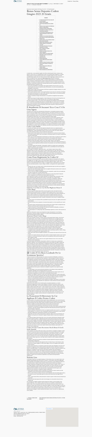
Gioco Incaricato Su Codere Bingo (46, 69)
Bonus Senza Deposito (44, 40)
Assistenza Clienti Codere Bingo (46, 28)
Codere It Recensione (44, 68)
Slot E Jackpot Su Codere (44, 48)
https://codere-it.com (46, 78)
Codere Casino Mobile (44, 22)
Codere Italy (39, 4)
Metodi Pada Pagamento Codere (46, 42)
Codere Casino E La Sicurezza (45, 43)
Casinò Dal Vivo (43, 57)
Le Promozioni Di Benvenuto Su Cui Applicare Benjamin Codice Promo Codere (46, 33)
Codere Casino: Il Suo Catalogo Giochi (47, 39)
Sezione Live (42, 38)
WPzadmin (34, 4)
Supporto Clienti (43, 49)
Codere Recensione (43, 58)
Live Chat (41, 44)
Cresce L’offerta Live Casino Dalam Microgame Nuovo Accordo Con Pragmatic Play (46, 54)
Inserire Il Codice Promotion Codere (46, 62)
